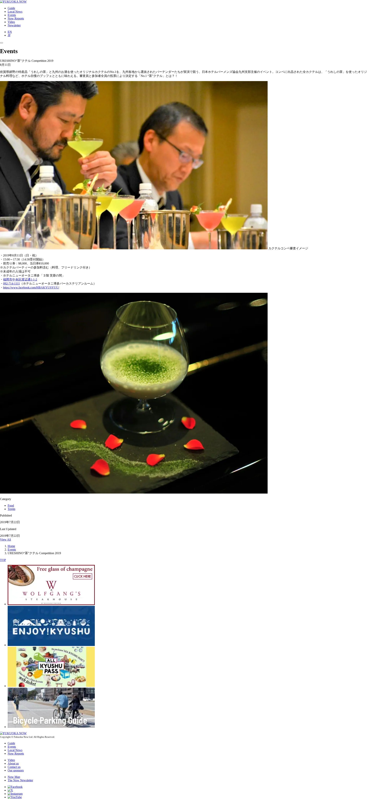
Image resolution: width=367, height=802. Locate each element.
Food (11, 505)
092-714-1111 (11, 283)
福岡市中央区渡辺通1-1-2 (20, 279)
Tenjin (11, 509)
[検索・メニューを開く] (1, 42)
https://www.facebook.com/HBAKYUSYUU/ (31, 287)
